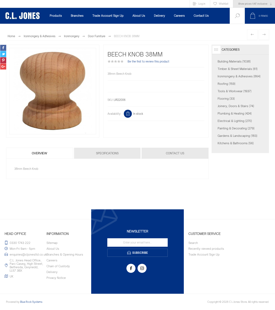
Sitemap (52, 243)
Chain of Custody (58, 266)
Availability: (114, 113)
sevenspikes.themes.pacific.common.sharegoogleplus (3, 66)
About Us (53, 248)
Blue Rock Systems (31, 301)
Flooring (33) (226, 98)
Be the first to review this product (148, 61)
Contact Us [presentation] (175, 153)
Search (193, 243)
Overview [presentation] (39, 153)
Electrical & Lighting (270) (235, 121)
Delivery (52, 272)
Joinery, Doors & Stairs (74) (236, 106)
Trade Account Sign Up (204, 254)
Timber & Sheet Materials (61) (237, 69)
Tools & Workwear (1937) (234, 91)
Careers (52, 260)
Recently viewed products (206, 248)
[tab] (39, 153)
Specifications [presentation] (107, 153)
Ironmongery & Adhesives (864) (239, 76)
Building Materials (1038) (234, 61)
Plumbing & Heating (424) (235, 113)
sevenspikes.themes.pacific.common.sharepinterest (3, 60)
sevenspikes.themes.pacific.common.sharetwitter (3, 54)
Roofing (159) (226, 83)
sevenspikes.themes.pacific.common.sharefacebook (3, 48)
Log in (201, 3)
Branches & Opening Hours (65, 254)
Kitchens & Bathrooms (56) (236, 143)
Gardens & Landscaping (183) (237, 135)
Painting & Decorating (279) (236, 128)
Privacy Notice (56, 277)
